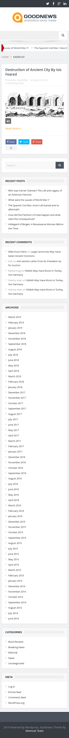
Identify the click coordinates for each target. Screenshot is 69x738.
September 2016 (17, 473)
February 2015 (16, 575)
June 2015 (13, 554)
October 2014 (15, 597)
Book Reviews (15, 641)
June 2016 (13, 489)
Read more (12, 128)
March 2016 (14, 505)
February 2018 (16, 381)
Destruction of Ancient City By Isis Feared (33, 72)
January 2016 (15, 516)
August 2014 (15, 607)
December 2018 (16, 333)
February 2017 (16, 446)
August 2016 (15, 478)
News (11, 658)
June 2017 (13, 424)
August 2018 (15, 349)
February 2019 (16, 322)
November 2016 (17, 462)
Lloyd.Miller (22, 80)
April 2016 (13, 500)
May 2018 (13, 365)
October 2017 (15, 403)
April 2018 (13, 370)
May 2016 (13, 494)
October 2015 (15, 532)
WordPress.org (16, 703)
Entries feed (14, 692)
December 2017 (16, 392)
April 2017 (13, 435)
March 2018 (14, 376)
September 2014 (17, 602)
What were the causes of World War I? (28, 200)
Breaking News (16, 83)
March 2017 (14, 441)
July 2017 (13, 419)
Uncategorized (16, 663)
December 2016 (16, 457)
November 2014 (17, 591)
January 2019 (15, 327)
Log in (11, 686)
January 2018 (15, 387)
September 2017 (17, 408)
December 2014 (16, 586)
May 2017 (13, 430)
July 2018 (13, 354)
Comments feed (17, 697)
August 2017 (15, 414)
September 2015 (17, 537)
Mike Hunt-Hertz (17, 251)
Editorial (12, 652)
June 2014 (13, 618)
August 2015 (15, 543)
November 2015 (17, 527)
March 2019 (14, 317)
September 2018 (17, 344)
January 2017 (15, 451)
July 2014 (13, 613)
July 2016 (13, 484)
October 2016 (15, 467)
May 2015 (13, 559)
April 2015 (13, 564)
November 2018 (17, 338)
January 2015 (15, 580)
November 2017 (17, 397)
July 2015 (13, 548)
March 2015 (14, 570)
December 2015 (16, 521)
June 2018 (13, 360)
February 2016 (16, 510)
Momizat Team (35, 731)
